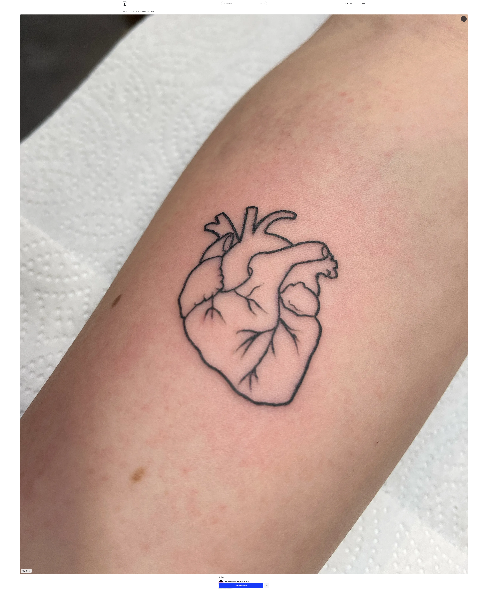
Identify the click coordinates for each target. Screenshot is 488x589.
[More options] (464, 19)
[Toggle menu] (363, 3)
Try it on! (26, 571)
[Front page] (124, 3)
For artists (350, 3)
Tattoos (262, 3)
